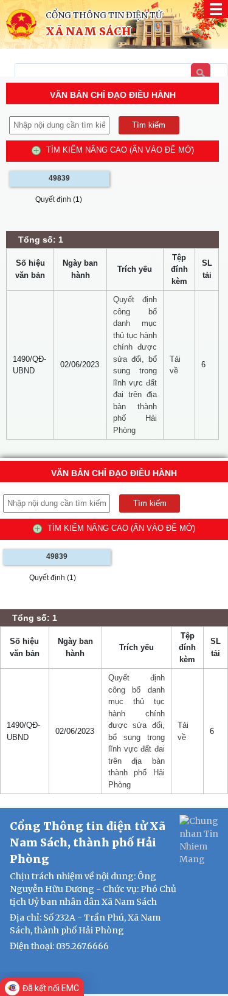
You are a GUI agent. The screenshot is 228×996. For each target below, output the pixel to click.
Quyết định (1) (58, 199)
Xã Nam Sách (88, 31)
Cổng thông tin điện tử (104, 15)
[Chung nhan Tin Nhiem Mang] (200, 839)
